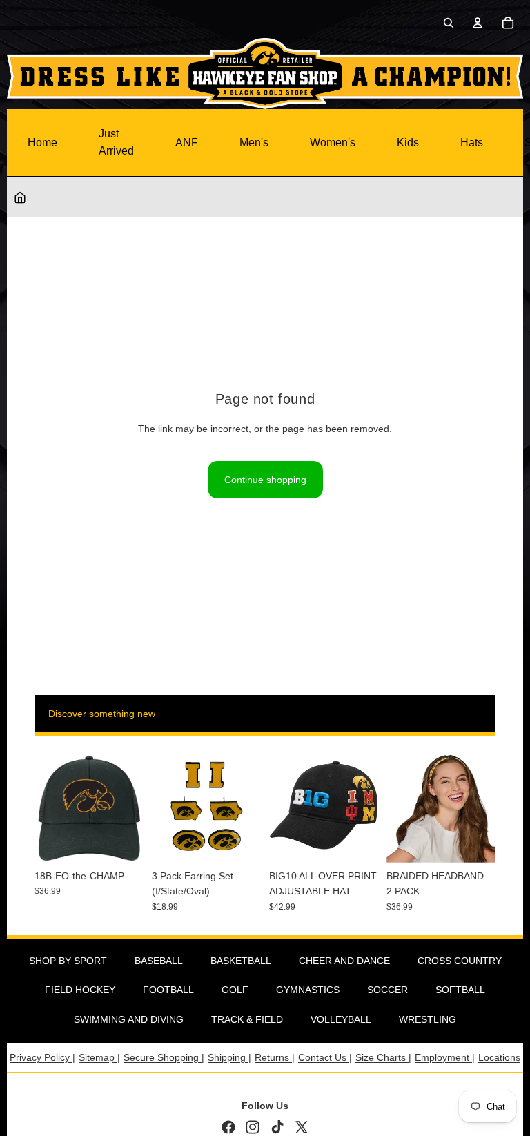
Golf (235, 989)
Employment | (445, 1057)
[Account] (477, 23)
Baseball (159, 960)
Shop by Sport (68, 960)
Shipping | (229, 1057)
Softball (460, 989)
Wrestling (427, 1019)
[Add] (122, 841)
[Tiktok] (277, 1127)
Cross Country (460, 960)
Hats (471, 142)
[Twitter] (301, 1127)
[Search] (448, 23)
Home (42, 142)
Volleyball (341, 1019)
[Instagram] (252, 1127)
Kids (408, 142)
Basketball (240, 960)
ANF (186, 142)
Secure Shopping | (164, 1057)
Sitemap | (99, 1057)
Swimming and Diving (129, 1019)
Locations (499, 1057)
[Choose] (356, 841)
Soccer (387, 989)
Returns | (275, 1057)
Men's (253, 142)
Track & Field (247, 1019)
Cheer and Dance (344, 960)
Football (168, 989)
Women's (332, 142)
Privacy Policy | (42, 1057)
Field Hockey (80, 989)
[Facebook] (228, 1127)
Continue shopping (265, 479)
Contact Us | (325, 1057)
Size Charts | (383, 1057)
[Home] (20, 197)
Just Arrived (116, 142)
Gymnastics (308, 989)
